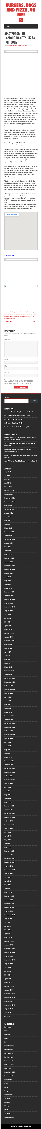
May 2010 (7, 975)
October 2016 (8, 686)
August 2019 (8, 573)
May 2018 (7, 622)
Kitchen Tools (9, 1076)
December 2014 (9, 768)
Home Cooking (9, 1064)
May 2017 (7, 659)
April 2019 (7, 584)
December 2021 (9, 498)
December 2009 (9, 994)
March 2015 (8, 757)
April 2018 (7, 626)
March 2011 (8, 937)
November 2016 (9, 682)
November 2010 (9, 952)
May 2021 (7, 520)
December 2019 (9, 565)
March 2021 (8, 528)
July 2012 (7, 877)
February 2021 (9, 532)
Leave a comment (9, 318)
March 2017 (8, 667)
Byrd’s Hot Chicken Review (13, 419)
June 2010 (7, 971)
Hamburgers (8, 1057)
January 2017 (8, 674)
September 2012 (9, 870)
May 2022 (7, 479)
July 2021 (7, 517)
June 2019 (7, 577)
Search (6, 397)
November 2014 (9, 772)
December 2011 (9, 903)
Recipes (7, 1091)
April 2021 (7, 524)
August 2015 (8, 738)
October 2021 (8, 505)
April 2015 (7, 753)
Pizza (28, 312)
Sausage (7, 1098)
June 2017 (7, 656)
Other (6, 1083)
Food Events (8, 1049)
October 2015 (8, 731)
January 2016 (8, 719)
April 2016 (7, 708)
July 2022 (7, 472)
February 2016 (9, 716)
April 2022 (7, 483)
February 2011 (9, 941)
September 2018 (9, 607)
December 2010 (9, 949)
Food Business (9, 1046)
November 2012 (9, 862)
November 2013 (9, 817)
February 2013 (9, 851)
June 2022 (7, 475)
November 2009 (9, 997)
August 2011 (8, 918)
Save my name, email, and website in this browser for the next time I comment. (18, 382)
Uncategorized (9, 1117)
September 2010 (9, 960)
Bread (6, 1031)
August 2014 (8, 783)
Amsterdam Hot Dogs (11, 314)
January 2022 (8, 494)
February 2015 (9, 761)
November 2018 (9, 599)
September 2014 (9, 780)
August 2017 (8, 648)
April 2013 (7, 843)
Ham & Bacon (8, 1053)
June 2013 (7, 836)
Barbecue (7, 1027)
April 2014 (7, 798)
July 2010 (7, 967)
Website (7, 373)
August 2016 (8, 693)
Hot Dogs (13, 312)
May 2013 (7, 840)
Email (6, 366)
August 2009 (8, 1009)
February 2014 (9, 806)
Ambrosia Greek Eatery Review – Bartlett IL (18, 412)
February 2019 (9, 592)
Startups (7, 1106)
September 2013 (9, 825)
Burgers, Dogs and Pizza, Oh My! (21, 10)
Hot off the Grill (21, 312)
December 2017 (9, 641)
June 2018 (7, 618)
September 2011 (9, 915)
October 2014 (8, 776)
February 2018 (9, 633)
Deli (5, 1042)
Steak (6, 1109)
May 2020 (7, 547)
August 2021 (8, 513)
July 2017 (7, 652)
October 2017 (8, 644)
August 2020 (8, 543)
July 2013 (7, 832)
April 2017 (7, 663)
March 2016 (8, 712)
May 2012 (7, 885)
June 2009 (7, 1016)
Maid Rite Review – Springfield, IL (26, 461)
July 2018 (7, 614)
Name (6, 359)
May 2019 (7, 580)
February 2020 (9, 558)
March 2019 (8, 588)
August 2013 (8, 828)
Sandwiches (8, 1094)
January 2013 (8, 855)
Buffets (6, 1038)
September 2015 (9, 735)
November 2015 (9, 727)
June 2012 (7, 881)
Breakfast (7, 1034)
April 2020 (7, 550)
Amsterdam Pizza (24, 314)
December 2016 (9, 678)
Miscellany (8, 1079)
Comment (8, 339)
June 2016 (7, 701)
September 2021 (9, 509)
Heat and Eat (8, 1061)
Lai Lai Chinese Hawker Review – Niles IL (18, 415)
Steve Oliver (8, 455)
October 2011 (8, 911)
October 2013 (8, 821)
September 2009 (9, 1005)
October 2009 (8, 1001)
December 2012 (9, 858)
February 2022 (9, 490)
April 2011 (7, 933)
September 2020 (9, 539)
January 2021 (8, 535)
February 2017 (9, 671)
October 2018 (8, 603)
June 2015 (7, 746)
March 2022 (8, 487)
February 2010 (9, 986)
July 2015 (7, 742)
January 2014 (8, 810)
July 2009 (7, 1012)
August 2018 (8, 611)
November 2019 (9, 569)
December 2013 (9, 813)
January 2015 (8, 765)
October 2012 (8, 866)
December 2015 (9, 723)
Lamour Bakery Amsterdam (22, 316)
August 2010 (8, 964)
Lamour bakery (9, 316)
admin (25, 45)
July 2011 (7, 922)
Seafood (7, 1102)
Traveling (7, 1113)
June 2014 (7, 791)
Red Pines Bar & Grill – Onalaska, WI (16, 427)
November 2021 (9, 502)
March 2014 (8, 802)
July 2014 (7, 787)
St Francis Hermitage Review (14, 423)
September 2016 (9, 689)
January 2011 (8, 945)
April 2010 (7, 979)
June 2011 (7, 926)
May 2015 (7, 750)
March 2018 (8, 629)
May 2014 (7, 795)
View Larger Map (9, 255)
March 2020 (8, 554)
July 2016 (7, 697)
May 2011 (7, 930)
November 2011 (9, 907)
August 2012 (8, 873)
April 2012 (7, 888)
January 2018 (8, 637)
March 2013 (8, 847)
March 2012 (8, 892)
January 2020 (8, 562)
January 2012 (8, 900)
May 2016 (7, 704)
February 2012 (9, 896)
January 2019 (8, 596)
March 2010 (8, 982)
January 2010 (8, 990)
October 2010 (8, 956)
